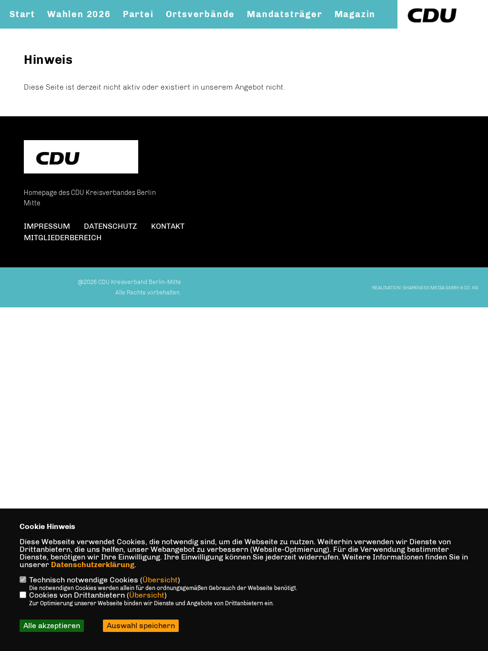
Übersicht (160, 579)
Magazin (355, 14)
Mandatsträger (284, 14)
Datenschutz (110, 226)
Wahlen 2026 (79, 14)
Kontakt (68, 34)
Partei (138, 14)
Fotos (23, 34)
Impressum (47, 226)
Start (22, 14)
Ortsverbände (200, 14)
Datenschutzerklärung (92, 564)
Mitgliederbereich (63, 237)
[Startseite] (81, 158)
